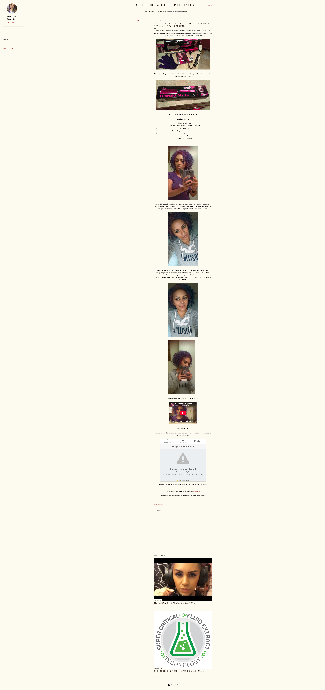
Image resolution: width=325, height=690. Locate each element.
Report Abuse (8, 48)
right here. (196, 491)
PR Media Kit (146, 12)
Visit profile (12, 22)
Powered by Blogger (176, 684)
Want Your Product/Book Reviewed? (173, 12)
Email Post (161, 504)
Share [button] (137, 20)
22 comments (161, 674)
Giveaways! (155, 12)
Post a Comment (162, 606)
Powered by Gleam (184, 480)
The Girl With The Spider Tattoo (169, 5)
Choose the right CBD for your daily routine (179, 671)
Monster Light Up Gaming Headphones (175, 603)
